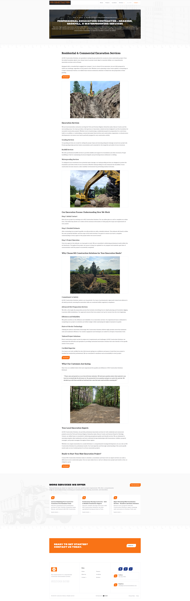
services (81, 17)
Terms (137, 595)
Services (98, 577)
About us (84, 574)
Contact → (84, 577)
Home (74, 17)
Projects (98, 571)
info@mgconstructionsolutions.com (127, 585)
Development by (101, 595)
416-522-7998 (122, 576)
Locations (98, 574)
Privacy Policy (132, 595)
